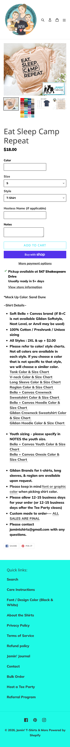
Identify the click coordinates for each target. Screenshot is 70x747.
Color (7, 160)
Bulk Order (15, 676)
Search (12, 579)
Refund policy (18, 646)
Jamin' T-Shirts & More (32, 730)
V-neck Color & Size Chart (31, 377)
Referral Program (21, 697)
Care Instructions (21, 589)
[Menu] (64, 19)
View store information (25, 287)
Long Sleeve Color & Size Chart (35, 382)
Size (7, 176)
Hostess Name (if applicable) (25, 208)
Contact (13, 666)
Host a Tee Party (21, 687)
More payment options (35, 263)
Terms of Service (20, 635)
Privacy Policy (18, 625)
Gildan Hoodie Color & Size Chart (37, 423)
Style (7, 191)
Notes (8, 224)
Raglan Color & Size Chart (32, 387)
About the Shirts (20, 615)
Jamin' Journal (18, 656)
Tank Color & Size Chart (30, 372)
